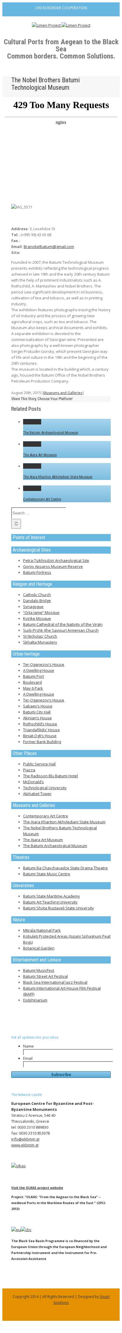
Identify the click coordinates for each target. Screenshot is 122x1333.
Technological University (45, 787)
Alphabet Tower (37, 793)
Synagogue (33, 606)
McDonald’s (33, 781)
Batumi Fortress (37, 572)
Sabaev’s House (37, 706)
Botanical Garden (38, 948)
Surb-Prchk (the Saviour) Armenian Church (61, 630)
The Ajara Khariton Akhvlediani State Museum (57, 477)
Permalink (32, 421)
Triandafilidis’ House (41, 729)
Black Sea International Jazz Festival (55, 982)
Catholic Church (37, 594)
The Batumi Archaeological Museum (50, 432)
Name (28, 1046)
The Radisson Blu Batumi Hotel (50, 775)
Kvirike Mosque (37, 618)
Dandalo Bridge (37, 600)
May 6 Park (33, 688)
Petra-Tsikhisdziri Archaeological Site (56, 560)
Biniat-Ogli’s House (40, 735)
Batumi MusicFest (38, 970)
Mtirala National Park (42, 930)
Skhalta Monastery (40, 642)
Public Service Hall (39, 764)
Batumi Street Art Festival (45, 976)
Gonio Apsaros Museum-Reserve (53, 566)
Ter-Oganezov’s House (43, 664)
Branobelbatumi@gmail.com (49, 246)
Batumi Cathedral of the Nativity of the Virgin (62, 624)
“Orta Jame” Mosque (41, 612)
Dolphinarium (35, 1000)
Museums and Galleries (62, 392)
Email (28, 1058)
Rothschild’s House (40, 723)
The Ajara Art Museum (40, 455)
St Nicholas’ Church (40, 636)
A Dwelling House (38, 670)
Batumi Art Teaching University (50, 902)
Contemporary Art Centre (42, 499)
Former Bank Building (42, 741)
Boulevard (32, 682)
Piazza (29, 770)
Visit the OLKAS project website (37, 1187)
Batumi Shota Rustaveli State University (58, 908)
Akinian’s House (37, 718)
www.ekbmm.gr (25, 1145)
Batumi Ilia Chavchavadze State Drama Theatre (65, 868)
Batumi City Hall (37, 712)
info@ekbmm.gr (25, 1139)
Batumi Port (33, 676)
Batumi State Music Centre (46, 873)
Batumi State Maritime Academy (51, 896)
